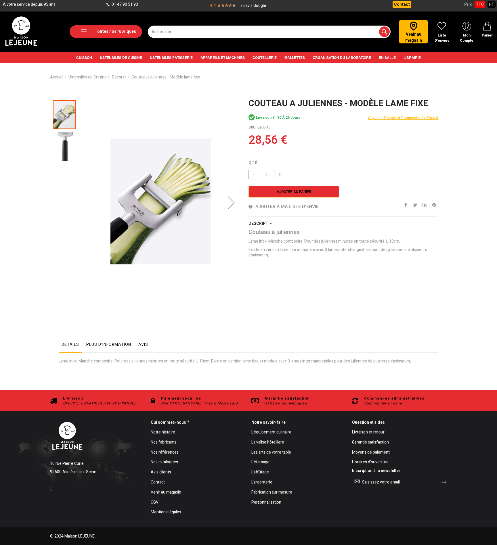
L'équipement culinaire (271, 432)
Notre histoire (163, 432)
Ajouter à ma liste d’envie (287, 206)
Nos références (165, 452)
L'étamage (260, 462)
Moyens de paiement (371, 452)
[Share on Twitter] (415, 205)
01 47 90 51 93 (124, 4)
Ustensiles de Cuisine (87, 77)
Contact (402, 4)
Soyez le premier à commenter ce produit (403, 117)
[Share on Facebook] (405, 205)
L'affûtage (260, 472)
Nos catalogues (164, 462)
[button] (231, 202)
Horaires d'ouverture (370, 462)
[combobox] (269, 32)
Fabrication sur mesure (271, 492)
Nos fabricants (164, 442)
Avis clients (161, 472)
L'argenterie (261, 482)
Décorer (119, 77)
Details (70, 344)
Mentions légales (166, 512)
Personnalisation (266, 502)
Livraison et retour (368, 432)
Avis (143, 344)
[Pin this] (434, 205)
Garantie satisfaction (370, 442)
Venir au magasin (166, 492)
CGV (154, 502)
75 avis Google (253, 6)
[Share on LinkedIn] (424, 205)
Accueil (56, 77)
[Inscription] (443, 482)
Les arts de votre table (271, 452)
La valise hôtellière (267, 442)
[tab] (70, 346)
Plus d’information (108, 344)
